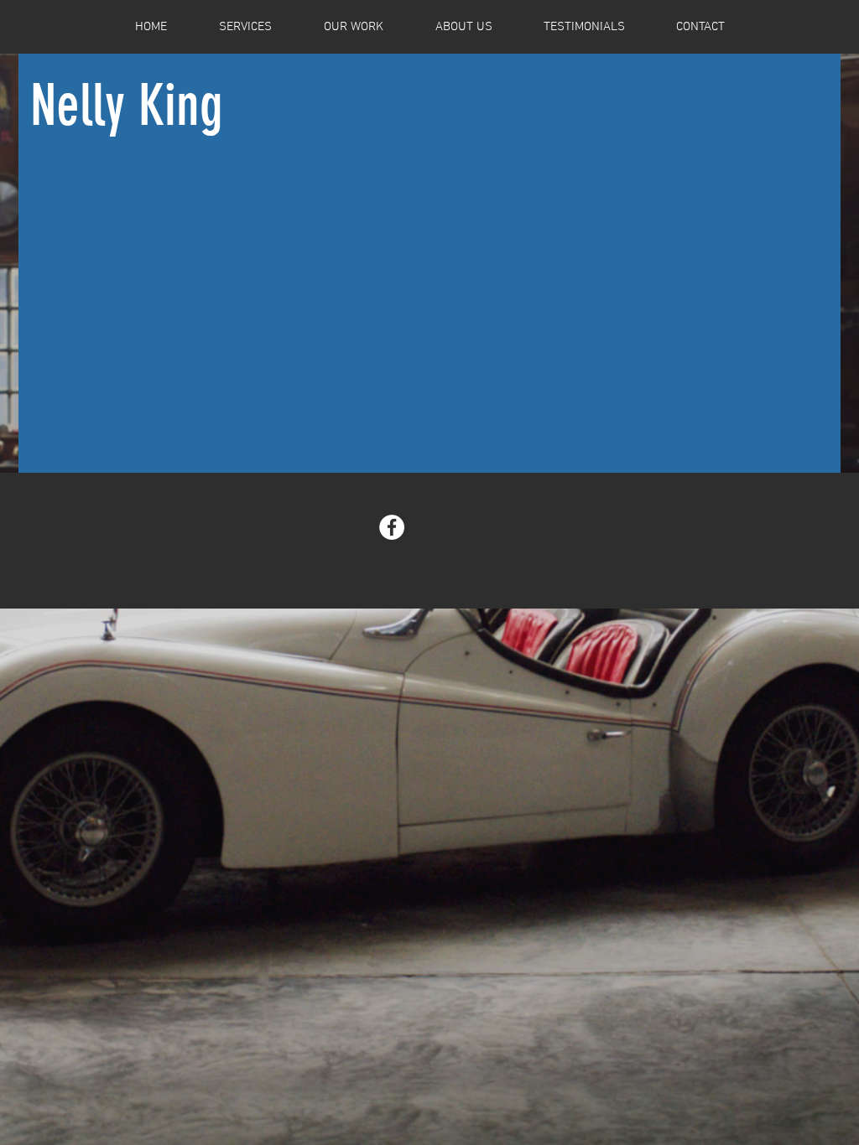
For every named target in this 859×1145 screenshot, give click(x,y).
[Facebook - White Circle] (391, 527)
